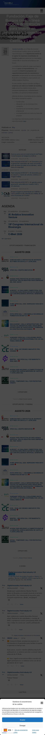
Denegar (22, 725)
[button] (42, 703)
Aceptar (22, 720)
